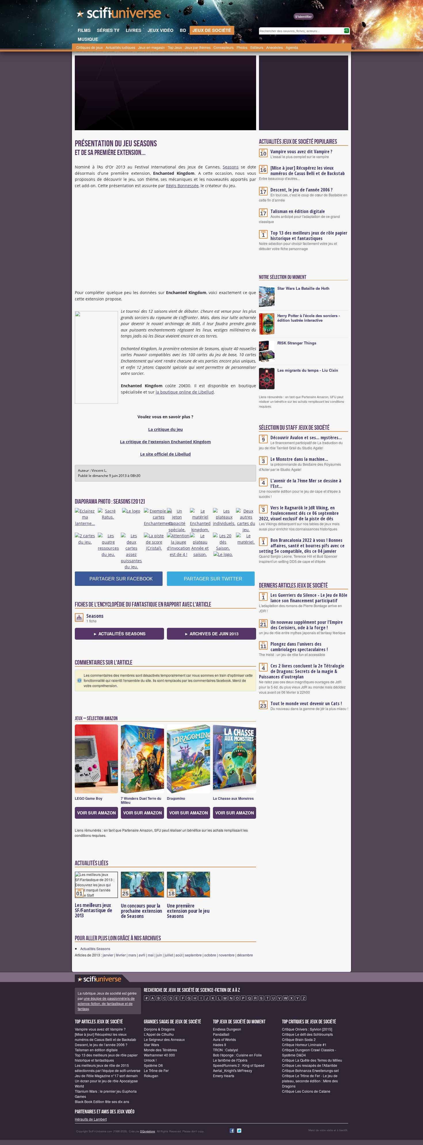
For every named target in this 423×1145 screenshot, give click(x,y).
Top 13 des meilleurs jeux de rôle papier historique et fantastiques (308, 235)
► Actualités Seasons (119, 633)
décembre (245, 954)
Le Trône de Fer (156, 1070)
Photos (242, 47)
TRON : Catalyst (225, 1049)
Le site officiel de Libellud (165, 454)
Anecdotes (274, 47)
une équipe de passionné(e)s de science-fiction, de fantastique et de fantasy (106, 1003)
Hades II (219, 1044)
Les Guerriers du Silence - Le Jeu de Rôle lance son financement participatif (308, 598)
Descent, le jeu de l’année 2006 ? (301, 190)
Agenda (292, 47)
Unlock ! (150, 1060)
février (121, 954)
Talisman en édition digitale (297, 211)
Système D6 (153, 1065)
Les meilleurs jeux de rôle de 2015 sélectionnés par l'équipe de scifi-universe (107, 1068)
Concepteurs (224, 47)
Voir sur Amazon (96, 813)
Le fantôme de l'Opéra (230, 1060)
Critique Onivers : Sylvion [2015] (307, 1029)
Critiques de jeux (89, 47)
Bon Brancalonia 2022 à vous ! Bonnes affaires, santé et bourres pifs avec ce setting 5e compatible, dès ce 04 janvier (301, 545)
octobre (210, 954)
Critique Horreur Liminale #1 (304, 1044)
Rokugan (151, 1075)
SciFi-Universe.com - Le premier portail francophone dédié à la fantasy (119, 14)
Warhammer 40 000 (159, 1054)
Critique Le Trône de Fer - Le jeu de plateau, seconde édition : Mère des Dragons (310, 1080)
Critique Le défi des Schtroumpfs (307, 1034)
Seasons (231, 167)
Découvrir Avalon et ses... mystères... (306, 437)
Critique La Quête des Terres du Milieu (312, 1060)
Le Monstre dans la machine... (299, 459)
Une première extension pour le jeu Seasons (188, 910)
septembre (193, 954)
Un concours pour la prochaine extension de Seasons (141, 910)
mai (151, 954)
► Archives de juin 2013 (211, 633)
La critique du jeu (165, 429)
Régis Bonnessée (182, 185)
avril (142, 954)
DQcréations (147, 1131)
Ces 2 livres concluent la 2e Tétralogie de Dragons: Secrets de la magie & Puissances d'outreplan (301, 671)
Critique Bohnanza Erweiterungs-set (310, 1070)
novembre (227, 954)
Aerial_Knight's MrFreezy (232, 1070)
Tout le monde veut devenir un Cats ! (306, 703)
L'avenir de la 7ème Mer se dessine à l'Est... (305, 483)
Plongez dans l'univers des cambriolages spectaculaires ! (299, 647)
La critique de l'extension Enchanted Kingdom (165, 441)
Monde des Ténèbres (160, 1049)
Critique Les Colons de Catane (306, 1091)
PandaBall (221, 1034)
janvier (108, 954)
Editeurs (256, 47)
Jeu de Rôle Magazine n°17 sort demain (106, 1075)
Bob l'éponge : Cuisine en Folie (237, 1054)
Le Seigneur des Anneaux (164, 1039)
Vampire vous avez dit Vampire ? (301, 151)
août (179, 954)
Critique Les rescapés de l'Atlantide (309, 1065)
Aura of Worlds (224, 1039)
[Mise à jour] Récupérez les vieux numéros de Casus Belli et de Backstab (307, 171)
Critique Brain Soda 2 (299, 1039)
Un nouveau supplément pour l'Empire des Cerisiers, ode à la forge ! (306, 625)
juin (159, 954)
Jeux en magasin (151, 47)
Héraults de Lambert (91, 1119)
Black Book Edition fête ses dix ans (102, 1101)
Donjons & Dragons (159, 1029)
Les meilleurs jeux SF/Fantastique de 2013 (93, 910)
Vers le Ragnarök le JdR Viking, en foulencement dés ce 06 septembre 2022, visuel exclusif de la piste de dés (299, 513)
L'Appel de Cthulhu (159, 1034)
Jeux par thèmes (198, 47)
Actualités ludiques (120, 47)
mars (132, 954)
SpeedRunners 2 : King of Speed (238, 1065)
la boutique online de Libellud (185, 392)
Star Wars (151, 1044)
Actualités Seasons (95, 948)
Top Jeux (175, 47)
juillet (169, 954)
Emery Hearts (223, 1075)
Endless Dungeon (227, 1029)
